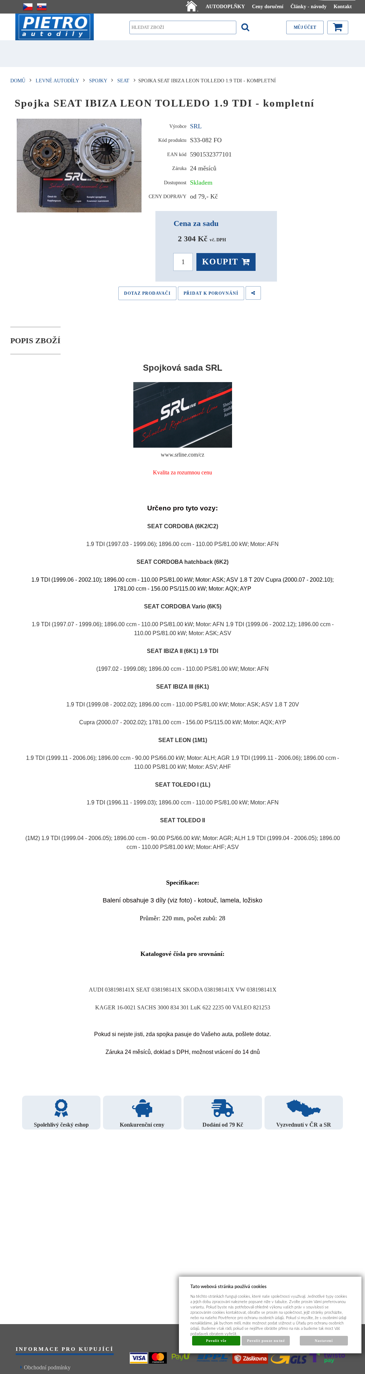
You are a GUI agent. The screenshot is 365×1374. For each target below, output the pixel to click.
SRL (196, 126)
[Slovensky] (41, 7)
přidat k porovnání (211, 293)
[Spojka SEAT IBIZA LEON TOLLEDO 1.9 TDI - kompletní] (79, 165)
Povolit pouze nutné (266, 1341)
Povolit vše (216, 1341)
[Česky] (28, 7)
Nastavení (324, 1341)
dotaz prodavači (147, 293)
